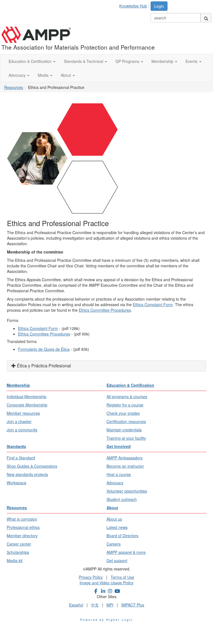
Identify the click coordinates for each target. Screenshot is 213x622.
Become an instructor (125, 466)
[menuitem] (135, 5)
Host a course (118, 474)
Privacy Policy (91, 577)
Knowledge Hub (133, 6)
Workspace (16, 482)
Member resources (23, 413)
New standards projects (27, 474)
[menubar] (135, 5)
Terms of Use (122, 577)
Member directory (22, 535)
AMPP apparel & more (126, 552)
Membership (162, 61)
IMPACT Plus (132, 605)
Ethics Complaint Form (153, 304)
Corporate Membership (27, 405)
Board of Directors (122, 535)
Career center (19, 544)
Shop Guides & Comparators (32, 466)
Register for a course (124, 405)
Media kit (14, 560)
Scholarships (18, 552)
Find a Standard (21, 457)
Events (192, 61)
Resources (13, 87)
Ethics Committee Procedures (105, 310)
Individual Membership (26, 396)
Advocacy (18, 75)
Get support (116, 560)
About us (114, 519)
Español (76, 605)
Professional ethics (23, 527)
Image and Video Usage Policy (106, 582)
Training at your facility (126, 438)
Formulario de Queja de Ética (44, 349)
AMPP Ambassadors (124, 457)
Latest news (117, 527)
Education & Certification (31, 61)
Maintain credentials (124, 429)
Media (44, 75)
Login (159, 6)
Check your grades (123, 413)
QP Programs (127, 61)
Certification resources (126, 421)
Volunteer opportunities (126, 491)
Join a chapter (19, 421)
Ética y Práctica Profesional (43, 365)
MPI (109, 605)
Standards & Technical (84, 61)
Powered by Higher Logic (106, 619)
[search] (206, 17)
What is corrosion (22, 519)
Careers (113, 544)
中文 (95, 605)
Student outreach (121, 499)
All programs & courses (126, 396)
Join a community (22, 429)
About (66, 75)
